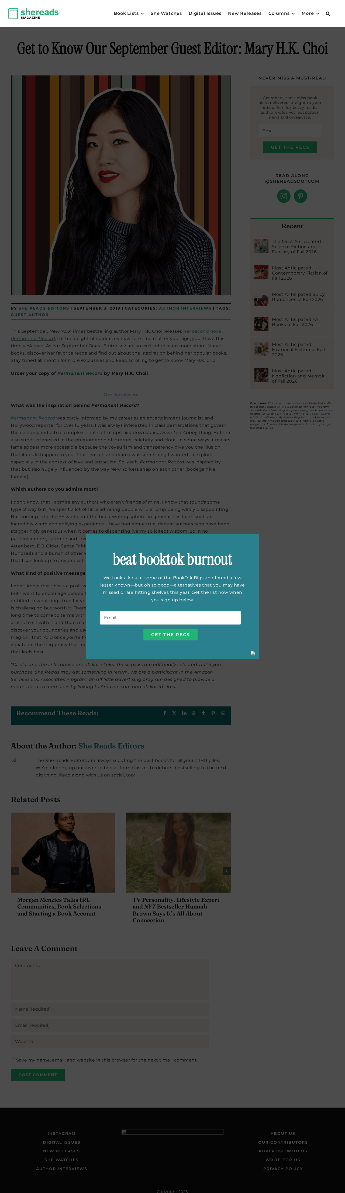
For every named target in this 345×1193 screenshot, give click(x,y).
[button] (328, 13)
